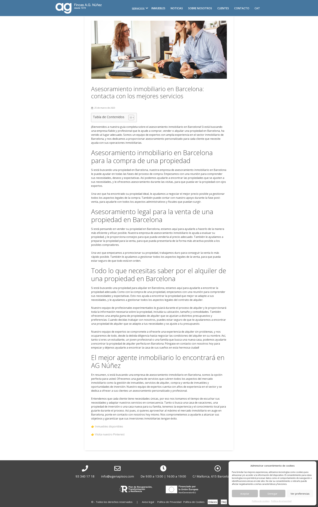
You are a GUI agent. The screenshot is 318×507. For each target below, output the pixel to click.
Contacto (241, 8)
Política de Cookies (194, 502)
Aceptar (244, 493)
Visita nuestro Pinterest (110, 434)
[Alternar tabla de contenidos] (129, 117)
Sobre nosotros (200, 8)
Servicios (138, 8)
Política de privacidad (281, 501)
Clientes (223, 8)
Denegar (272, 493)
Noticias (177, 8)
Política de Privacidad (169, 502)
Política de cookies (260, 501)
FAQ (223, 502)
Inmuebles (158, 8)
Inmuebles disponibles (109, 426)
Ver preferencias (300, 493)
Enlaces (212, 502)
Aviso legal (148, 502)
